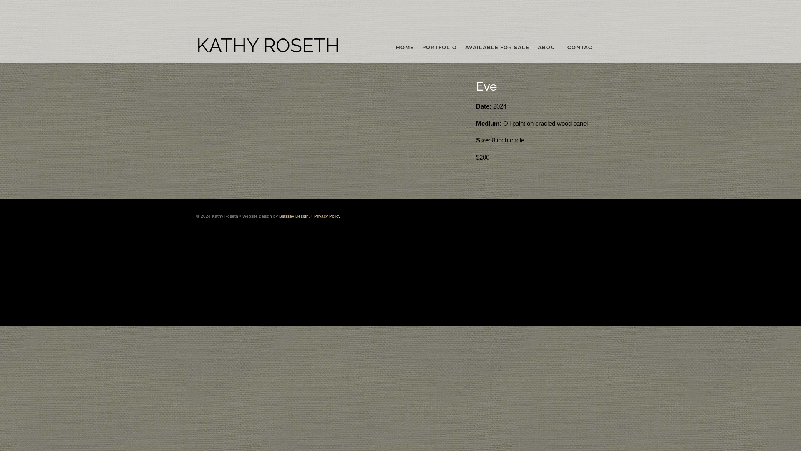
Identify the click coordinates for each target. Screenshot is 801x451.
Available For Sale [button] (497, 48)
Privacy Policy (327, 216)
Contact (581, 48)
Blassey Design (294, 216)
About (548, 48)
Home (405, 48)
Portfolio (439, 48)
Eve (486, 86)
